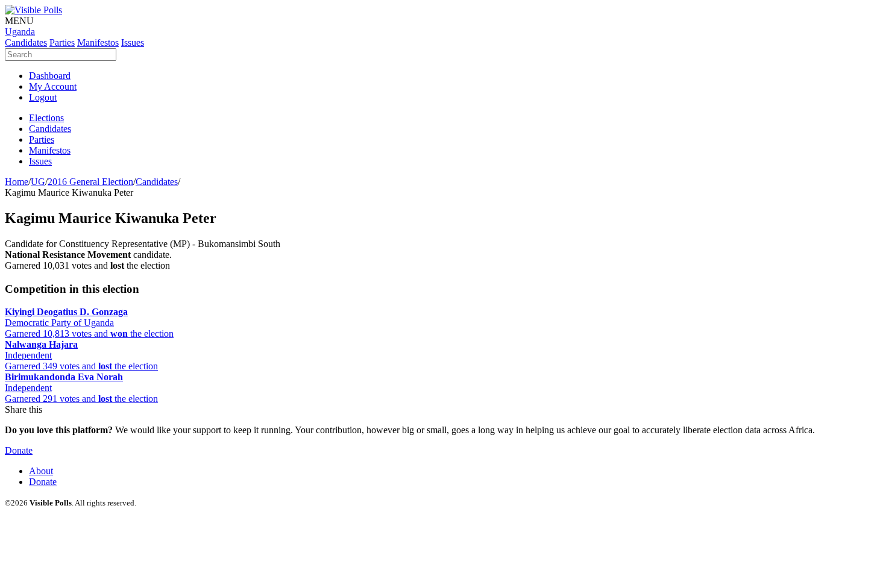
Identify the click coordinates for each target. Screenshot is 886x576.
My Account (53, 86)
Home (16, 182)
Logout (43, 97)
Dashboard (50, 75)
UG (38, 182)
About (41, 471)
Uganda (20, 32)
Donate (19, 450)
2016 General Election (90, 182)
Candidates (157, 182)
